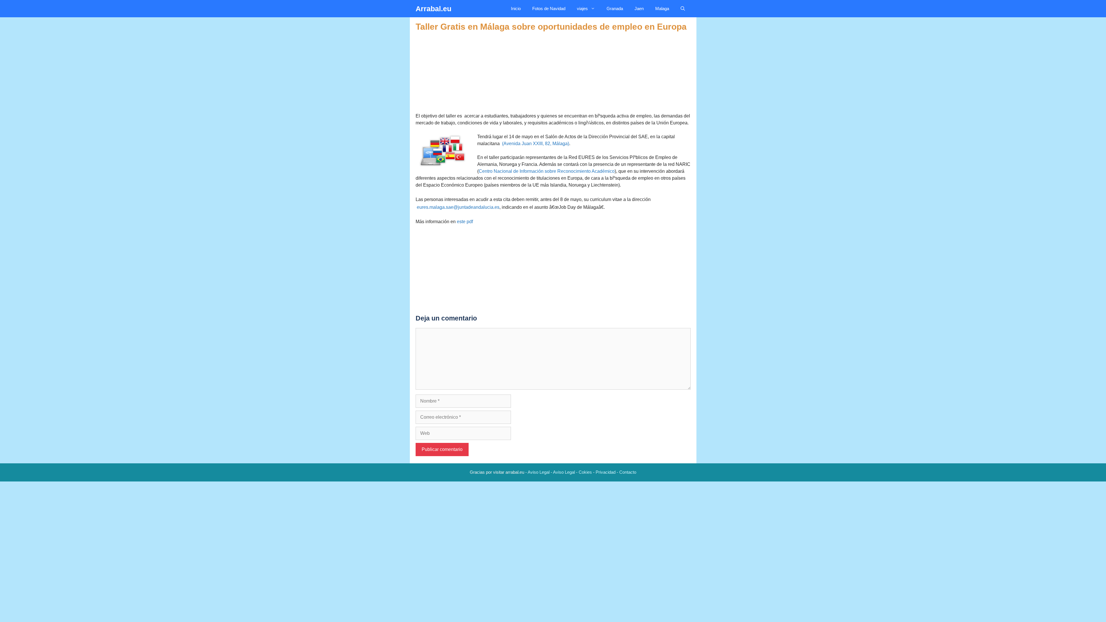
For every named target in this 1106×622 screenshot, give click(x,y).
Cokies (585, 472)
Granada (615, 8)
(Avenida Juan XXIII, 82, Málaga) (535, 143)
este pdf (465, 221)
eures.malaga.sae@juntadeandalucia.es (458, 207)
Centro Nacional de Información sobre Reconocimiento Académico (547, 171)
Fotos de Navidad (548, 8)
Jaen (639, 8)
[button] (683, 8)
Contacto (627, 472)
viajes (582, 8)
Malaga (662, 8)
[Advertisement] (553, 72)
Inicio (516, 8)
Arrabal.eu (433, 9)
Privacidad (606, 472)
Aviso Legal (539, 472)
